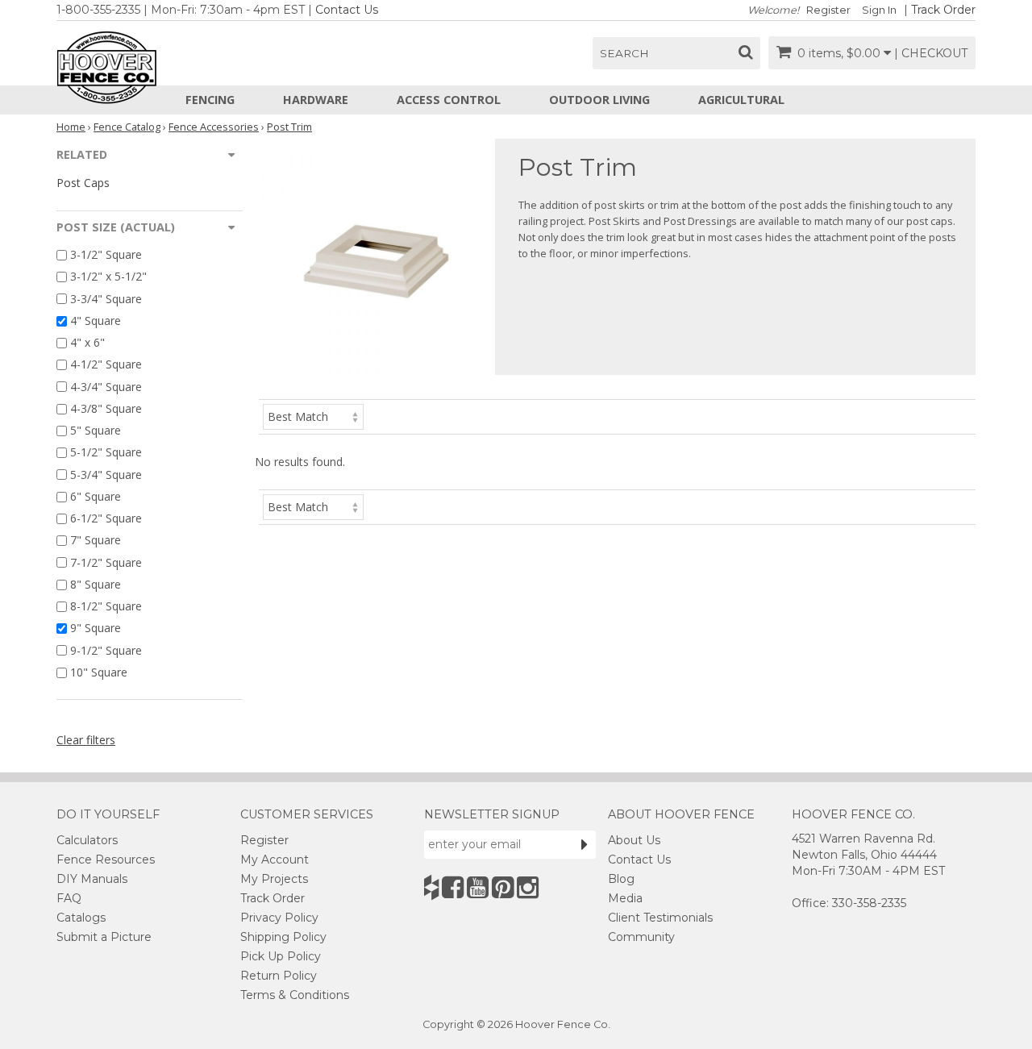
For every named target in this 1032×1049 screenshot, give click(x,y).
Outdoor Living (599, 99)
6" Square (95, 496)
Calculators (87, 840)
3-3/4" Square (106, 298)
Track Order (943, 9)
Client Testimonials (660, 917)
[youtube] (478, 887)
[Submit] (584, 844)
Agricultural (741, 99)
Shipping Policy (283, 937)
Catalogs (81, 917)
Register (828, 10)
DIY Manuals (91, 879)
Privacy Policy (279, 917)
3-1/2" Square (106, 254)
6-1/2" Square (106, 518)
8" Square (95, 584)
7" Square (95, 540)
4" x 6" (87, 342)
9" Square (95, 628)
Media (625, 898)
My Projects (274, 879)
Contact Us (346, 9)
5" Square (95, 430)
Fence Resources (105, 859)
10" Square (98, 672)
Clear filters (85, 739)
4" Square (95, 320)
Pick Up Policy (280, 956)
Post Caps (83, 182)
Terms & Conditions (294, 995)
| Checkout (931, 53)
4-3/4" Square (106, 386)
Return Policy (278, 975)
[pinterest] (503, 887)
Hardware (315, 99)
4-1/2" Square (106, 365)
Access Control (449, 99)
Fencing (210, 99)
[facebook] (453, 887)
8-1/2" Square (106, 606)
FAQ (68, 898)
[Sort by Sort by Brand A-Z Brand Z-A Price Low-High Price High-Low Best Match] (313, 415)
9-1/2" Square (106, 650)
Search (624, 53)
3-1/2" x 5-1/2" (108, 277)
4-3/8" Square (106, 408)
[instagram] (528, 887)
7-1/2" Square (106, 562)
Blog (621, 879)
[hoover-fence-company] (431, 887)
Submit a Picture (104, 937)
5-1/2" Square (106, 452)
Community (641, 937)
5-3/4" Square (106, 474)
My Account (274, 859)
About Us (634, 840)
